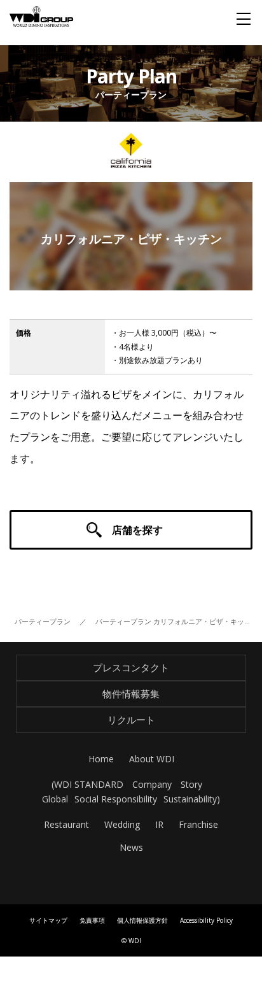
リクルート (131, 719)
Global (55, 799)
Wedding (122, 824)
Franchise (198, 824)
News (131, 847)
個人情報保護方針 (142, 920)
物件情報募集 (131, 693)
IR (159, 824)
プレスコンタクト (131, 667)
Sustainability (190, 799)
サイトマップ (48, 920)
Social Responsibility (115, 799)
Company (152, 784)
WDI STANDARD (88, 784)
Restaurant (66, 824)
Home (101, 759)
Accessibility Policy (206, 920)
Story (191, 784)
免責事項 (92, 920)
